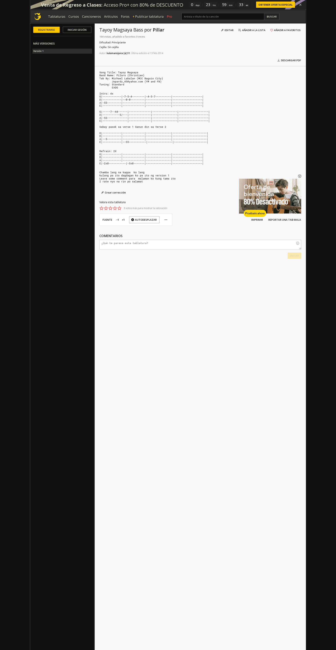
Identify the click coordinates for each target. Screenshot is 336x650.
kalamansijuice (115, 53)
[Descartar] (300, 5)
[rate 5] (119, 208)
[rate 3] (110, 208)
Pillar (158, 29)
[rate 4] (115, 208)
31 (128, 53)
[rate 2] (106, 208)
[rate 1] (101, 208)
